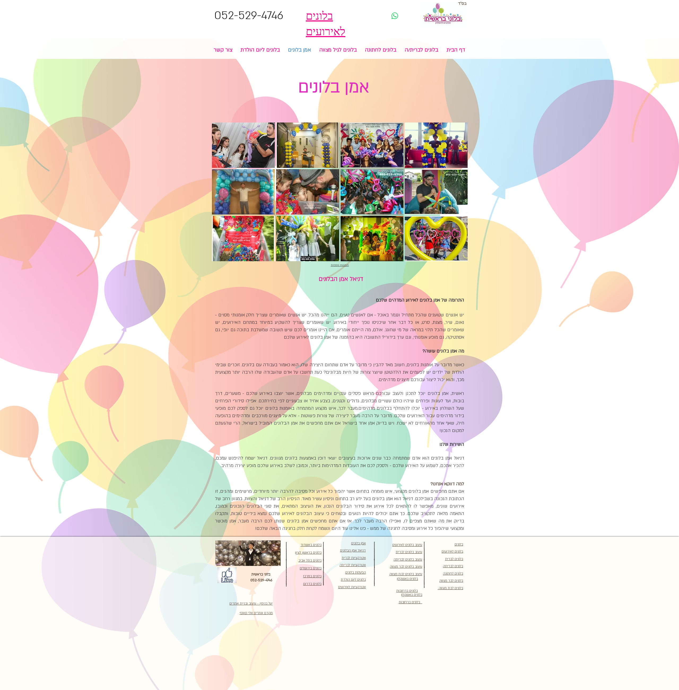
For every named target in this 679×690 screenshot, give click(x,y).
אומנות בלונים (420, 365)
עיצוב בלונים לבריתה (408, 559)
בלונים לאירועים (452, 551)
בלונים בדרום (312, 584)
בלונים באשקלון (411, 594)
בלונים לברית (454, 559)
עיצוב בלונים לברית (409, 552)
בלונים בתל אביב (309, 560)
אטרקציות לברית (354, 558)
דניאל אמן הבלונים (353, 550)
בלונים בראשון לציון (308, 552)
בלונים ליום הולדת (353, 579)
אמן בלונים (430, 300)
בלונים (459, 544)
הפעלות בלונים (355, 572)
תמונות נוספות (340, 265)
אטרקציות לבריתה (353, 565)
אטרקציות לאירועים (352, 587)
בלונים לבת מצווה (450, 588)
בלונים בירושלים (310, 568)
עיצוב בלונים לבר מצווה (406, 566)
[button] (243, 145)
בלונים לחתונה (453, 573)
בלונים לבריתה (453, 566)
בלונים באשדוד (311, 545)
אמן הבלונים (286, 423)
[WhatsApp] (394, 15)
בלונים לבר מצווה (451, 580)
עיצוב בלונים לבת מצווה (405, 574)
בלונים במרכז (312, 576)
